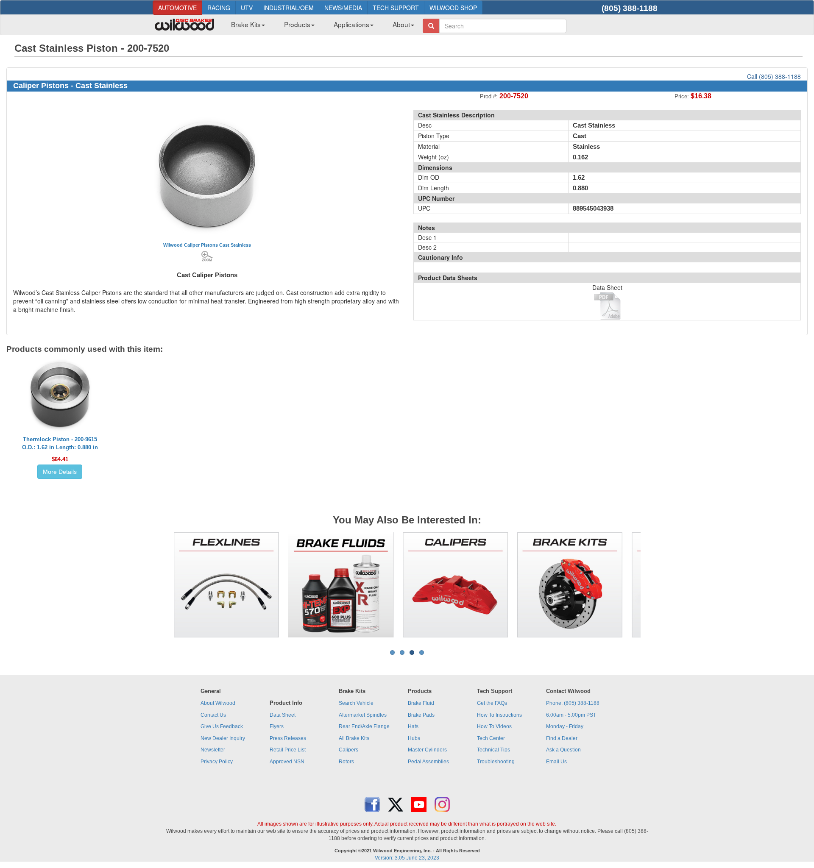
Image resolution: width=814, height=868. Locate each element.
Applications (351, 24)
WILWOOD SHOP (453, 7)
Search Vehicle (356, 703)
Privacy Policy (217, 762)
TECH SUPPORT (396, 7)
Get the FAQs (492, 703)
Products (297, 24)
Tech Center (491, 738)
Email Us (556, 762)
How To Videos (494, 726)
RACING (218, 7)
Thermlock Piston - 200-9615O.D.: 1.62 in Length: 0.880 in (60, 443)
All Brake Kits (354, 738)
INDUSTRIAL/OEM (288, 7)
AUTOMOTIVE (177, 7)
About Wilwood (218, 703)
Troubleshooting (496, 762)
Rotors (346, 762)
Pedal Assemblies (428, 762)
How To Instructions (499, 715)
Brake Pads (421, 715)
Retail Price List (288, 750)
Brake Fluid (421, 703)
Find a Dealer (561, 738)
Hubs (414, 738)
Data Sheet (282, 715)
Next (653, 584)
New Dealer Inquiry (223, 738)
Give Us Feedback (222, 726)
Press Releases (288, 738)
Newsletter (213, 750)
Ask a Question (563, 750)
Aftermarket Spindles (363, 715)
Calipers (348, 750)
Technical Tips (493, 750)
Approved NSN (287, 762)
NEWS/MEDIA (343, 7)
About (401, 24)
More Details (60, 471)
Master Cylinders (427, 750)
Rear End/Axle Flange (364, 726)
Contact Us (213, 715)
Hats (413, 726)
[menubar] (319, 27)
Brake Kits (246, 24)
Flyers (277, 726)
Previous (160, 584)
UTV (247, 7)
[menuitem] (244, 27)
